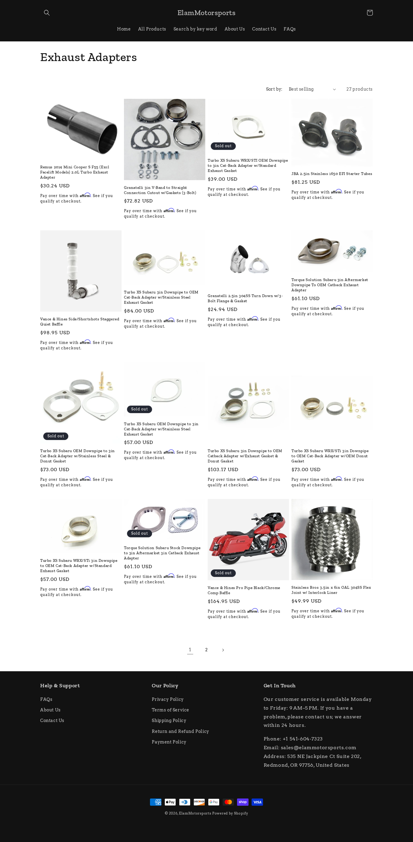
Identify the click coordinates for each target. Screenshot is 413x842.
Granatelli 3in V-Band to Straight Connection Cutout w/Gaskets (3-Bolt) (160, 190)
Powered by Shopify (230, 813)
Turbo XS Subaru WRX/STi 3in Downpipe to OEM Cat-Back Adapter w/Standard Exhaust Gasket (79, 565)
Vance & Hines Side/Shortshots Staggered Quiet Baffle (79, 321)
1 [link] (190, 650)
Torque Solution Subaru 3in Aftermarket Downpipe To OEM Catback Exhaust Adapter (329, 284)
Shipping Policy (169, 720)
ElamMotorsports (195, 813)
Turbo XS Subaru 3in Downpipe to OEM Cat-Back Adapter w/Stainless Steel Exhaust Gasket (161, 297)
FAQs (46, 699)
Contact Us (52, 720)
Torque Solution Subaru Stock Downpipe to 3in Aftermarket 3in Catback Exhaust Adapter (162, 553)
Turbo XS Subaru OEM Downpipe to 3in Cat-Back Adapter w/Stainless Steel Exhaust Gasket (161, 429)
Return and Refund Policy (180, 731)
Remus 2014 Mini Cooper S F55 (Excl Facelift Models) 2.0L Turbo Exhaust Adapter (74, 172)
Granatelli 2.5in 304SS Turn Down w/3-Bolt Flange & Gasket (245, 298)
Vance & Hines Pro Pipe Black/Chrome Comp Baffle (244, 590)
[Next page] (222, 650)
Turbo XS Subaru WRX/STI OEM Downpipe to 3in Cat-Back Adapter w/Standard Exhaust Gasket (248, 165)
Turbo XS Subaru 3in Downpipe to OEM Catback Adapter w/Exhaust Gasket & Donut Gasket (245, 456)
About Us (50, 710)
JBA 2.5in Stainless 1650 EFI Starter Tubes (331, 173)
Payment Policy (169, 742)
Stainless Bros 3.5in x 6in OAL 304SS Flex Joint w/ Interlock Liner (331, 590)
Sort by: (274, 89)
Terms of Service (170, 710)
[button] (47, 12)
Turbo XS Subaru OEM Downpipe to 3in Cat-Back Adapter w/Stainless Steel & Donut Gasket (77, 456)
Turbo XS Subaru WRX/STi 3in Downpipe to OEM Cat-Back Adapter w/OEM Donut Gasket (330, 456)
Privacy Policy (168, 699)
